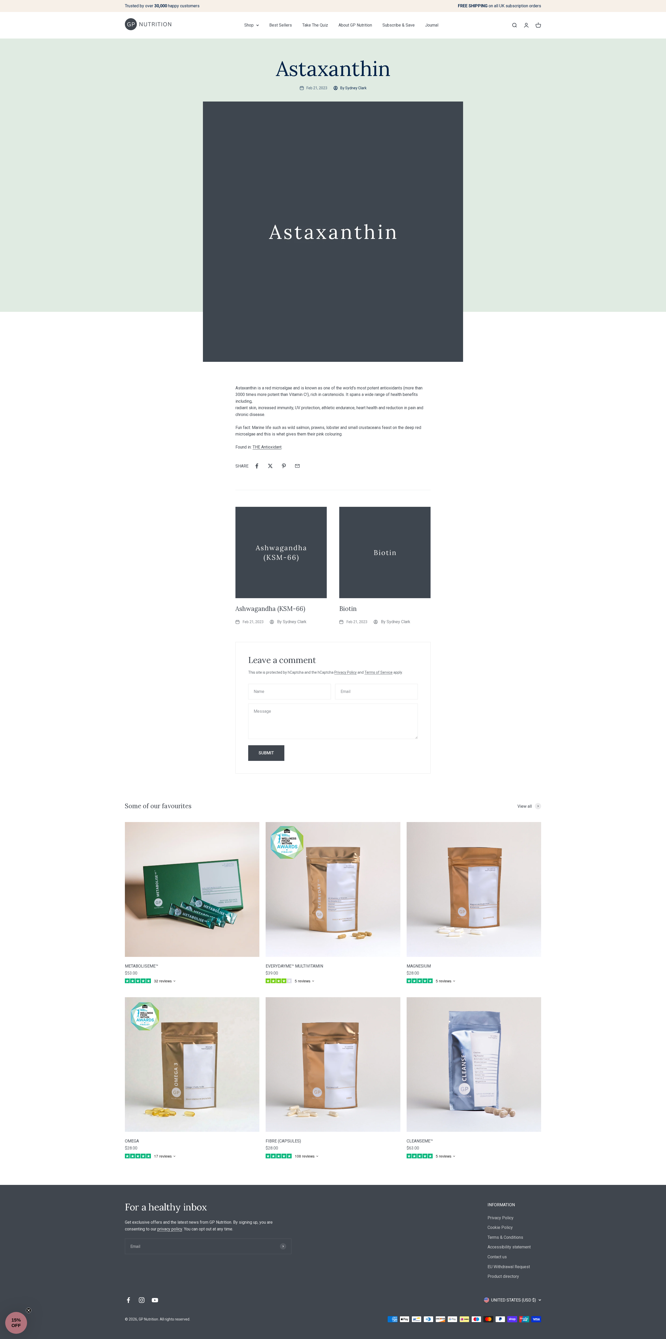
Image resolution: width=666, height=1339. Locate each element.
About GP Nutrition (355, 25)
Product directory (503, 1276)
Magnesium (419, 966)
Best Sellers (280, 25)
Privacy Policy (345, 672)
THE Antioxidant (267, 447)
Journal (431, 25)
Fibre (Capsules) (283, 1141)
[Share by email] (297, 466)
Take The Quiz (315, 25)
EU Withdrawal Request (509, 1266)
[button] (16, 1323)
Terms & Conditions (505, 1237)
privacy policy (169, 1229)
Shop (249, 25)
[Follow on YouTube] (154, 1300)
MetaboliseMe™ (141, 966)
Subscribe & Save (398, 25)
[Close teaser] (28, 1310)
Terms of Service (378, 672)
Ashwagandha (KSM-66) (270, 609)
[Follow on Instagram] (141, 1300)
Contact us (497, 1256)
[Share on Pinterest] (284, 466)
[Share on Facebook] (257, 466)
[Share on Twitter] (270, 466)
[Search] (514, 25)
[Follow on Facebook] (128, 1300)
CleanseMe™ (420, 1141)
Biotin (348, 609)
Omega (132, 1141)
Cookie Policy (500, 1227)
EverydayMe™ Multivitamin (294, 966)
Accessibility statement (509, 1247)
